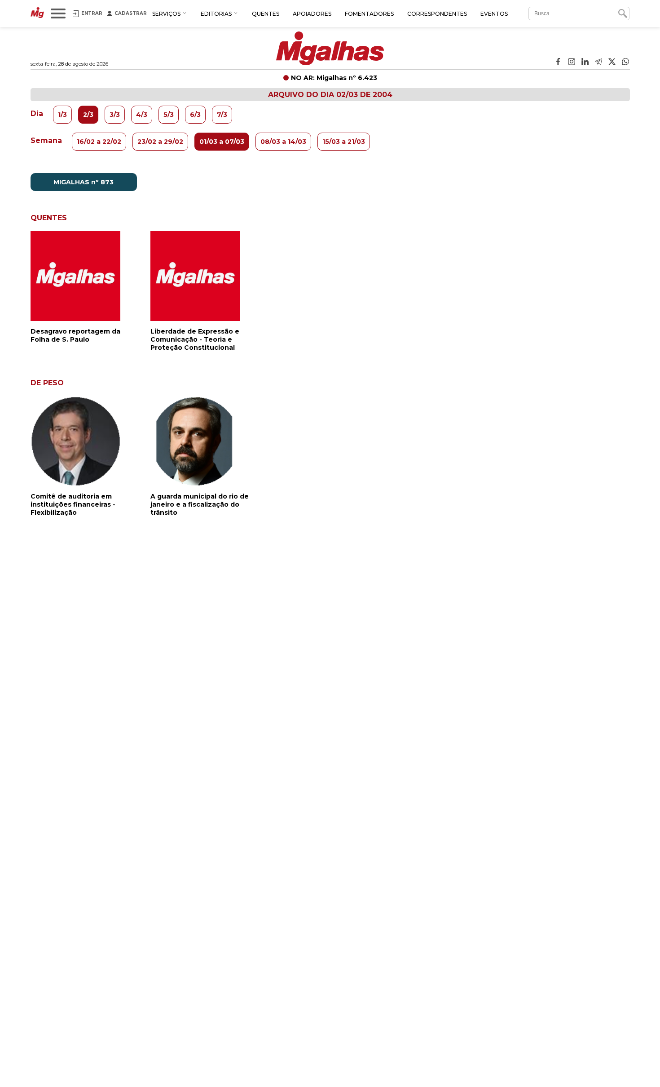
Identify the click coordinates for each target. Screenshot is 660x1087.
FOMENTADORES (369, 13)
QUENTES (265, 13)
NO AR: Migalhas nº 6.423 (334, 77)
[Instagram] (571, 62)
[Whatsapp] (625, 62)
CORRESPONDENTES (437, 13)
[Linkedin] (585, 62)
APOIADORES (312, 13)
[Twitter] (612, 62)
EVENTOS (494, 13)
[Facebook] (558, 62)
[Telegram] (598, 62)
